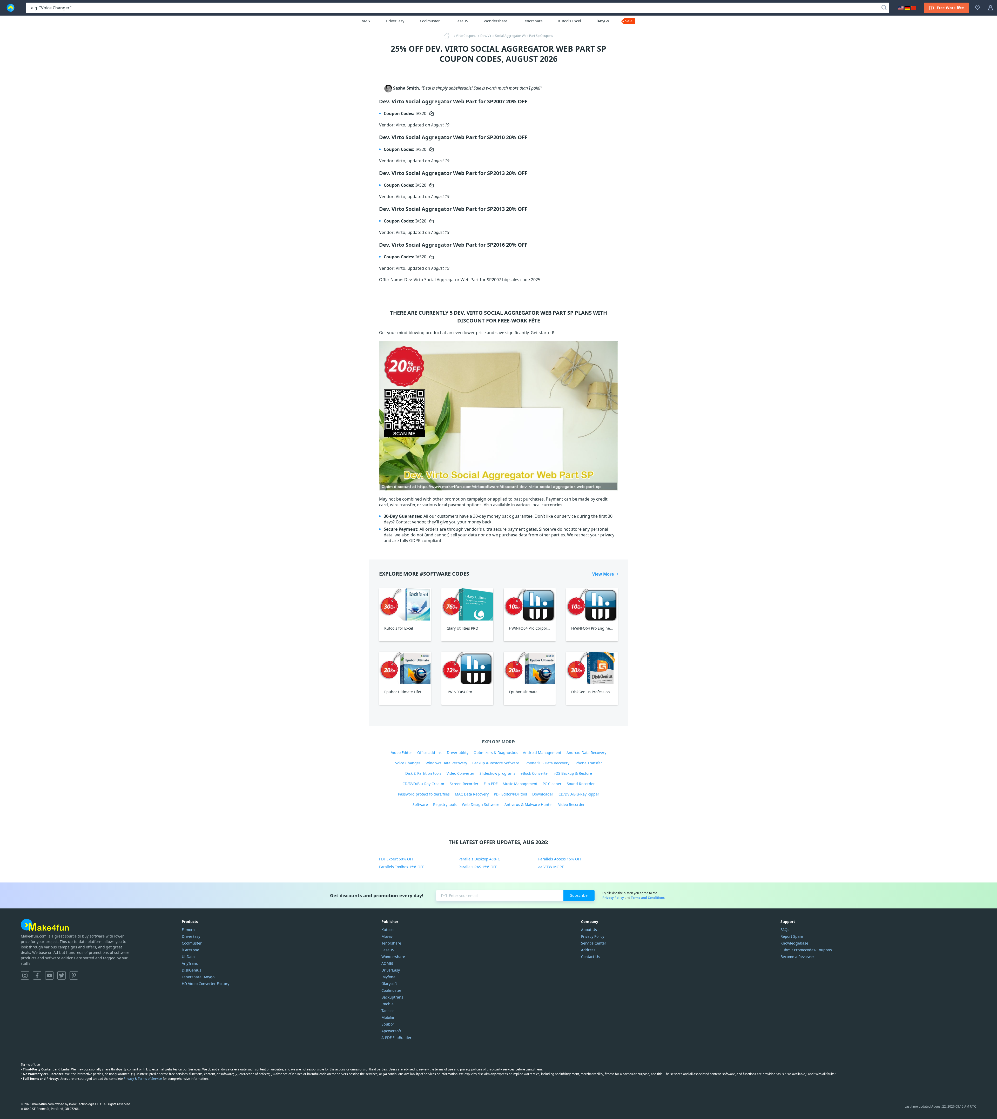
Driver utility (457, 752)
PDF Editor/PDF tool (510, 794)
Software (420, 804)
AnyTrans (190, 963)
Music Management (520, 783)
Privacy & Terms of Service (143, 1078)
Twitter (61, 975)
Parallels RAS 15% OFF (478, 866)
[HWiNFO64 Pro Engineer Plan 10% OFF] (592, 604)
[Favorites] (977, 8)
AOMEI (387, 963)
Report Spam (791, 936)
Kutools (387, 929)
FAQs (784, 929)
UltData (188, 956)
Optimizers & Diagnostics (496, 752)
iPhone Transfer (588, 762)
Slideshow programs (497, 773)
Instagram (25, 975)
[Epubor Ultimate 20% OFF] (530, 668)
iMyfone (388, 976)
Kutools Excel (569, 20)
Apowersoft (391, 1030)
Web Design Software (480, 804)
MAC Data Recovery (472, 794)
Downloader (542, 794)
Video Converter (460, 773)
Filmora (188, 929)
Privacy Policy (613, 897)
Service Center (593, 943)
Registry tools (445, 804)
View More (603, 574)
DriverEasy (395, 20)
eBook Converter (535, 773)
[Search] (884, 8)
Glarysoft (389, 983)
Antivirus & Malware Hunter (528, 804)
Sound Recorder (581, 783)
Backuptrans (392, 997)
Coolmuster (430, 20)
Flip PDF (490, 783)
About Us (589, 929)
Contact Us (590, 956)
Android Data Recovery (586, 752)
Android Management (542, 752)
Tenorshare (533, 20)
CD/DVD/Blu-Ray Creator (423, 783)
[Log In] (990, 8)
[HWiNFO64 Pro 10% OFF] (467, 668)
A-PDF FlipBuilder (396, 1037)
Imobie (387, 1003)
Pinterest (74, 975)
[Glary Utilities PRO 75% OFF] (467, 604)
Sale (628, 20)
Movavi (387, 936)
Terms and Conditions (648, 897)
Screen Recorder (464, 783)
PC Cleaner (552, 783)
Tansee (387, 1010)
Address (588, 949)
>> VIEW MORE (551, 866)
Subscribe (579, 895)
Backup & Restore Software (495, 762)
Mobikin (388, 1017)
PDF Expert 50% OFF (396, 859)
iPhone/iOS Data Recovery (546, 762)
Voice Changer (407, 762)
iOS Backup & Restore (573, 773)
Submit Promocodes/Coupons (806, 949)
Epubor (387, 1024)
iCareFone (190, 949)
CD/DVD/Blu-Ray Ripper (578, 794)
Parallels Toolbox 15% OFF (401, 866)
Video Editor (401, 752)
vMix (366, 20)
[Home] (448, 35)
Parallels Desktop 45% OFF (481, 859)
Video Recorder (571, 804)
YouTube (49, 975)
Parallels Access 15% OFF (560, 859)
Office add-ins (429, 752)
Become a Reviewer (797, 956)
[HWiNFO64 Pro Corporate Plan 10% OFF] (530, 604)
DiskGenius (191, 970)
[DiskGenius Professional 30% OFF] (592, 668)
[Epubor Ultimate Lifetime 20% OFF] (405, 668)
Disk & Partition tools (423, 773)
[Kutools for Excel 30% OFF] (405, 604)
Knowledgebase (794, 943)
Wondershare (495, 20)
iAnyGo (603, 20)
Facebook (37, 975)
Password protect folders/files (424, 794)
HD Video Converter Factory (205, 983)
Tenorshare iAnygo (198, 976)
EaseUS (461, 20)
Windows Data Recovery (446, 762)
